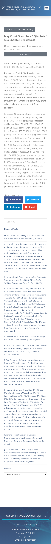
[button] (46, 8)
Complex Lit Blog (13, 49)
